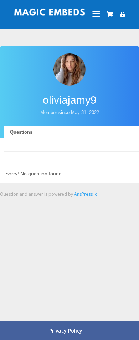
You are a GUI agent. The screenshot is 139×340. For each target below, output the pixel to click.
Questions (21, 132)
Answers (19, 145)
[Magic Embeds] (49, 14)
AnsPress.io (86, 194)
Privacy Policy (65, 330)
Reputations (23, 158)
